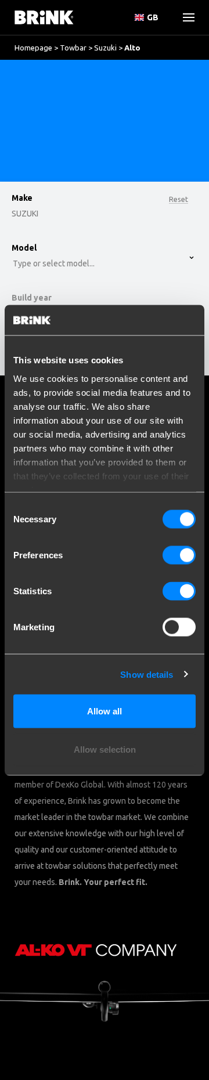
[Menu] (184, 17)
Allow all (104, 711)
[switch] (179, 555)
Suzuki (105, 48)
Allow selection (105, 749)
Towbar (73, 48)
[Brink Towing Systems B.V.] (44, 17)
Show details (146, 674)
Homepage (33, 48)
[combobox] (47, 107)
